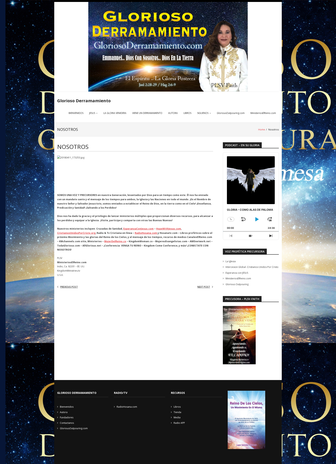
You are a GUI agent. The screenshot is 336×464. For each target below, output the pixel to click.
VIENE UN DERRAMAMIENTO (147, 113)
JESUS (92, 113)
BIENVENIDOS (76, 113)
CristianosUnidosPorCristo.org (76, 233)
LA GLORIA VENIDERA (114, 113)
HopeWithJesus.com (168, 228)
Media (177, 417)
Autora (63, 412)
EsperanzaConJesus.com (138, 228)
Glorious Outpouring (237, 284)
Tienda (177, 412)
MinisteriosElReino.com (263, 113)
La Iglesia (231, 261)
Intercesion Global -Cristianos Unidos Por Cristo (252, 267)
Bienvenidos (67, 406)
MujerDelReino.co (115, 241)
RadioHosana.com (146, 233)
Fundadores (66, 417)
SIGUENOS (202, 113)
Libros (177, 406)
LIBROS (187, 113)
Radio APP (179, 423)
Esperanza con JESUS (237, 272)
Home (261, 129)
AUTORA (173, 113)
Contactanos (67, 423)
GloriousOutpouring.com (231, 113)
